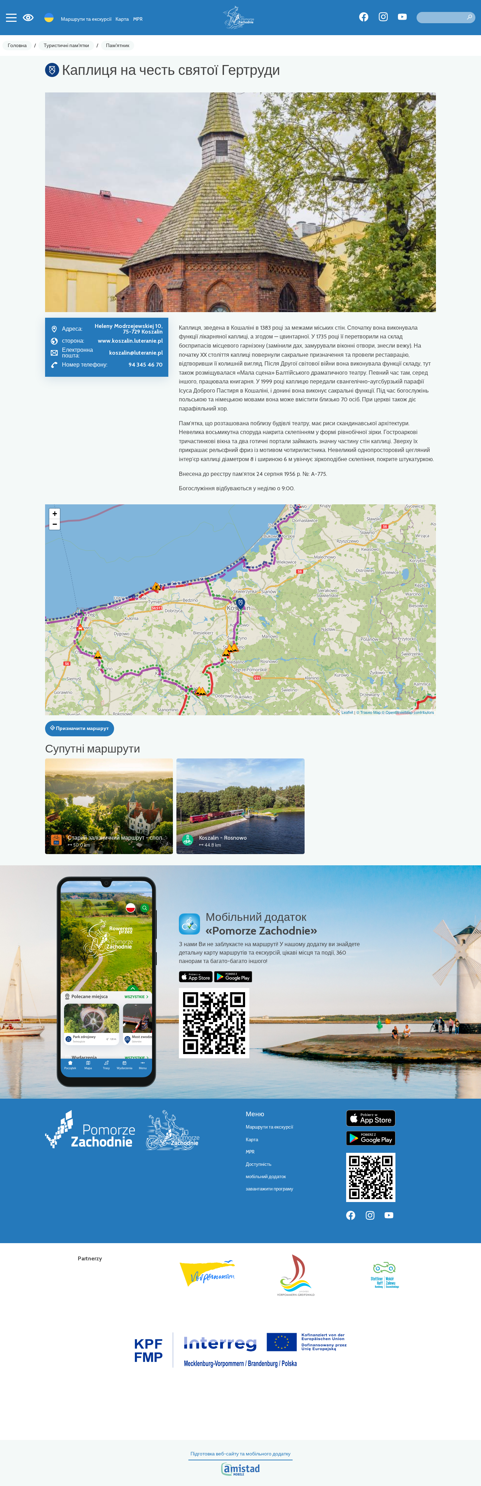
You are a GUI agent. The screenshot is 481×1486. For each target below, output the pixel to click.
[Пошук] (469, 17)
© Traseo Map (368, 712)
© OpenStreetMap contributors (408, 712)
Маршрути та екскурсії (86, 19)
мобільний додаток (266, 1176)
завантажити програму (269, 1188)
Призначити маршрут (82, 728)
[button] (240, 604)
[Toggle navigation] (11, 17)
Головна (17, 45)
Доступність (258, 1164)
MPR (138, 19)
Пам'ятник (117, 45)
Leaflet (347, 712)
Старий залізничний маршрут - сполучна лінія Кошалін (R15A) (148, 837)
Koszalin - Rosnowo (223, 837)
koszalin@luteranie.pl (136, 352)
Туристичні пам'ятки (66, 45)
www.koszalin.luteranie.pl (130, 340)
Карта (122, 19)
